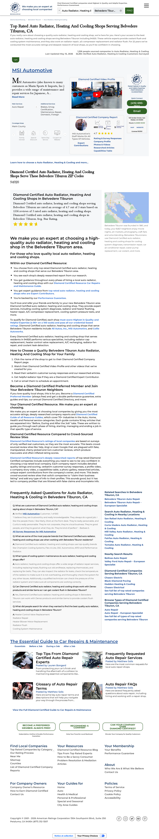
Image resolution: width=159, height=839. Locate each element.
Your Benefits (113, 749)
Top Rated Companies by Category (31, 749)
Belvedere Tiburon (34, 20)
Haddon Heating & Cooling (120, 584)
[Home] (14, 8)
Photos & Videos (102, 144)
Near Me (15, 756)
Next (65, 134)
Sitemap (15, 760)
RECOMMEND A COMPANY (79, 726)
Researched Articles (104, 148)
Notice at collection (64, 836)
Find (129, 10)
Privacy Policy (113, 790)
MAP (132, 127)
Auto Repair (111, 609)
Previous (13, 134)
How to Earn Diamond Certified (29, 790)
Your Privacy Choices (87, 836)
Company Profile (102, 141)
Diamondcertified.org (17, 20)
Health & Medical (67, 794)
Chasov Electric (113, 577)
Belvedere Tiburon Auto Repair (122, 499)
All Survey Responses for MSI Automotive (34, 531)
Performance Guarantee (52, 298)
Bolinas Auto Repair (116, 558)
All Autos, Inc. (59, 328)
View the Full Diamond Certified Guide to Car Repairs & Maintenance (52, 710)
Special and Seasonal (70, 801)
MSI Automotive (77, 328)
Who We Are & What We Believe (124, 768)
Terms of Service (114, 787)
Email (137, 111)
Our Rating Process (22, 752)
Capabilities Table (103, 151)
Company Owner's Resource (27, 787)
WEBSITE (140, 127)
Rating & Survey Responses (107, 138)
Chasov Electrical (114, 587)
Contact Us (111, 772)
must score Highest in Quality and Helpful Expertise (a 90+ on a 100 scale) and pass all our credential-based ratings (54, 322)
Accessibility (113, 797)
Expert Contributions (81, 144)
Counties (15, 763)
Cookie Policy (113, 794)
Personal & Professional (71, 797)
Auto (60, 790)
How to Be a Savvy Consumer (75, 756)
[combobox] (76, 11)
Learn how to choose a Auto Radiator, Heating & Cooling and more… (49, 162)
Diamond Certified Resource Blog (77, 749)
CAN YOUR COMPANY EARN (123, 726)
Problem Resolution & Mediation (76, 760)
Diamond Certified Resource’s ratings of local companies (42, 441)
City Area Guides (67, 805)
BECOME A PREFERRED (36, 726)
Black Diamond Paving (118, 581)
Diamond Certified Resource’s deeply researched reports (42, 458)
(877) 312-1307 (40, 821)
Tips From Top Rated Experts (74, 753)
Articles (61, 764)
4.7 (95, 133)
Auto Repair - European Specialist (124, 613)
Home (61, 787)
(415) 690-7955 (137, 104)
